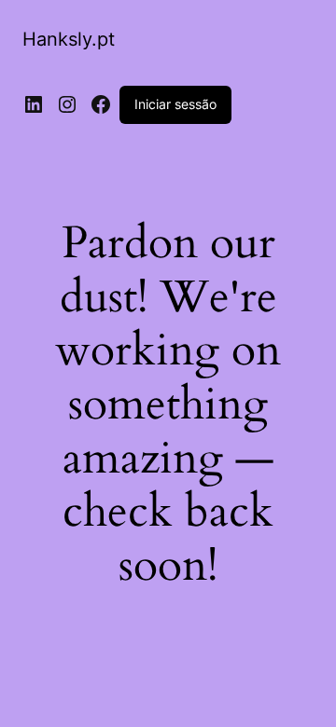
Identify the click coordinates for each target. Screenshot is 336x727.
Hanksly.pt (68, 39)
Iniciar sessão (175, 104)
